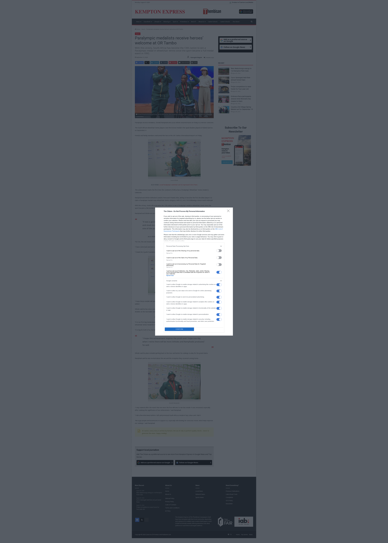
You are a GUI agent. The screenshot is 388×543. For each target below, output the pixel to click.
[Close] (229, 211)
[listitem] (194, 246)
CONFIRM (179, 329)
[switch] (219, 250)
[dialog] (194, 272)
